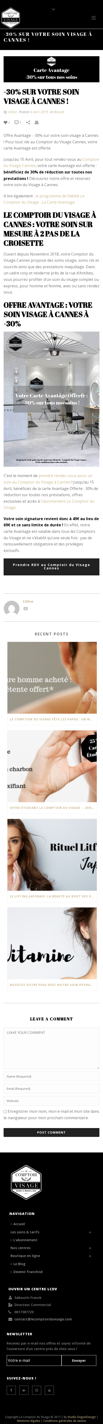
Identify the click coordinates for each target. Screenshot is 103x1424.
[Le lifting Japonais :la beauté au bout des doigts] (52, 855)
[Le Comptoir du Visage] (11, 18)
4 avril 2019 (39, 112)
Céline (12, 112)
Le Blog (19, 1264)
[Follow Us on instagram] (36, 1390)
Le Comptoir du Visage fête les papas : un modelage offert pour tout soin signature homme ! (53, 719)
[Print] (39, 122)
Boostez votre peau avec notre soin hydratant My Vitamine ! (53, 985)
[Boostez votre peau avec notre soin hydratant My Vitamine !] (52, 943)
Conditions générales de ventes (64, 1421)
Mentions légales (28, 1421)
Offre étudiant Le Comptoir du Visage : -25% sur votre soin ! (53, 808)
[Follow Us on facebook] (11, 1390)
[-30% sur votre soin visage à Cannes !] (51, 69)
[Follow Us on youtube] (49, 1390)
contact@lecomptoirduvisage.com (43, 1319)
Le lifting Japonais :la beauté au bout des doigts (53, 896)
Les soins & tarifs (25, 1232)
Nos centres (20, 1248)
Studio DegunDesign (82, 1417)
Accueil (19, 1224)
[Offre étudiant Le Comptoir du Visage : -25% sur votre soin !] (52, 766)
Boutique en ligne (25, 1255)
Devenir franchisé (28, 1271)
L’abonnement (25, 1240)
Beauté (59, 112)
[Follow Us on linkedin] (24, 1390)
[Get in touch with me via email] (26, 609)
